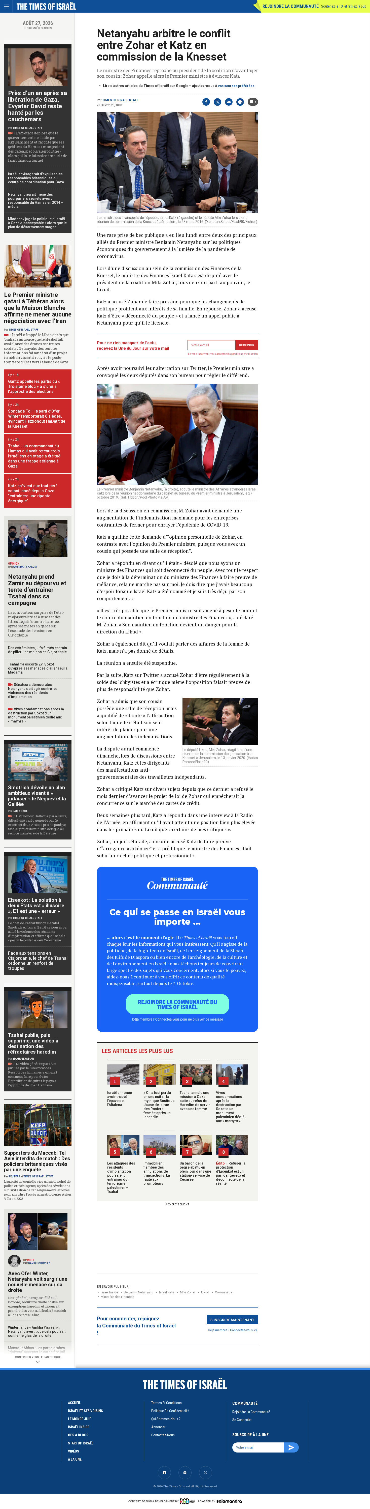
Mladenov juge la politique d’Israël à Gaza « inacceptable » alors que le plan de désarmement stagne (37, 223)
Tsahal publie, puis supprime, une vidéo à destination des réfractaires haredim (33, 1043)
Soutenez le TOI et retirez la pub (343, 6)
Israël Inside (109, 1292)
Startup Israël (80, 1443)
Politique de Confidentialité (170, 1411)
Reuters (14, 1176)
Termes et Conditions (166, 1403)
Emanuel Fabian (23, 1058)
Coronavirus (223, 1292)
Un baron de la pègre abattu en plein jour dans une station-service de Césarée (195, 1171)
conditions (237, 354)
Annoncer (158, 1427)
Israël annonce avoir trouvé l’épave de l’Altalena (119, 1099)
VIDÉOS (73, 1451)
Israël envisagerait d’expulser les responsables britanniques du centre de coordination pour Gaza (36, 178)
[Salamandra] (229, 1501)
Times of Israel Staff (120, 100)
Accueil (74, 1403)
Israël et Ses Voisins (85, 1411)
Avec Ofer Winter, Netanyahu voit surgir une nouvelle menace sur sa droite (37, 1281)
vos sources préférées (236, 86)
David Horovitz (39, 1263)
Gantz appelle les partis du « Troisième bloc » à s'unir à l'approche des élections (34, 386)
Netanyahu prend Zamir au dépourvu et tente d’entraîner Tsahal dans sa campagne (37, 589)
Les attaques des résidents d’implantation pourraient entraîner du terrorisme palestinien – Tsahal (121, 1177)
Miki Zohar (187, 1292)
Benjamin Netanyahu (138, 1292)
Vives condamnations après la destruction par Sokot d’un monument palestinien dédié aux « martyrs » (230, 1107)
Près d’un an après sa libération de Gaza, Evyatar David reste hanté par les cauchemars (37, 106)
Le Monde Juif (79, 1419)
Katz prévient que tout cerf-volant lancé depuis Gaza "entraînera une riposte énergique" (33, 493)
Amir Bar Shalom (25, 566)
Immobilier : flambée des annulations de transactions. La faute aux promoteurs (156, 1173)
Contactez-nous (163, 1435)
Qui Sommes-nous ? (165, 1419)
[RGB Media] (188, 1501)
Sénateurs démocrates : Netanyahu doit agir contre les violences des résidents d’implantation (33, 691)
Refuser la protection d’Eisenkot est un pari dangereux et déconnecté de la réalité (230, 1173)
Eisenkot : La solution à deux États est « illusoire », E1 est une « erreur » (36, 905)
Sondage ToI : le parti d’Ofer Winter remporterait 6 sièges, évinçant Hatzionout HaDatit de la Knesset (36, 419)
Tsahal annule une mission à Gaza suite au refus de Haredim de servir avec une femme (195, 1101)
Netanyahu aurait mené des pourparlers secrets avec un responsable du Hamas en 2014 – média (35, 200)
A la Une (75, 1459)
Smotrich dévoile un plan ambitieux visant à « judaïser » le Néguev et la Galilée (37, 796)
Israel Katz (166, 1292)
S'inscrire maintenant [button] (232, 1319)
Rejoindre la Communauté (291, 6)
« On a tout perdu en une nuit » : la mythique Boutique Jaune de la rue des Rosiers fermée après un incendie (158, 1105)
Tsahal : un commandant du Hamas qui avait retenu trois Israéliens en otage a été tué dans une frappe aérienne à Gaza (34, 456)
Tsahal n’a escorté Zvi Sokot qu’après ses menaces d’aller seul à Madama (37, 668)
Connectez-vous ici (243, 1330)
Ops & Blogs (78, 1435)
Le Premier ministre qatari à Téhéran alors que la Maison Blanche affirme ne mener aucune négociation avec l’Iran (37, 308)
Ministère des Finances (117, 1297)
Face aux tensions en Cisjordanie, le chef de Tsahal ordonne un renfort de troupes (37, 960)
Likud (205, 1292)
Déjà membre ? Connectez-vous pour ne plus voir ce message (177, 1019)
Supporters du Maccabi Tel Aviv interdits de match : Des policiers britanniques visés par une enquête (37, 1161)
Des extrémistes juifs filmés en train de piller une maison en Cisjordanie (37, 650)
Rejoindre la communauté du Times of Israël (177, 1004)
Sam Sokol (20, 811)
